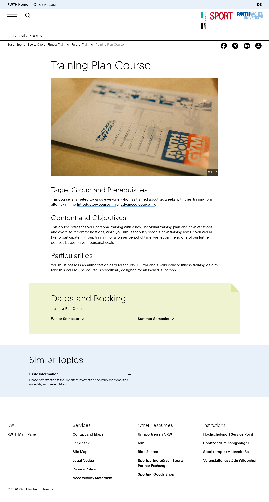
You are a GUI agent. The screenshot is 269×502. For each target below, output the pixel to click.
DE (259, 4)
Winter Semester (65, 318)
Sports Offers (36, 44)
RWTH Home (17, 4)
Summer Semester (154, 318)
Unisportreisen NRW (155, 434)
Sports (20, 44)
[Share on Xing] (235, 46)
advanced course (135, 204)
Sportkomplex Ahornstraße (226, 451)
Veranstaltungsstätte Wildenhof (229, 460)
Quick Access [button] (45, 4)
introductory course (94, 204)
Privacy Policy (84, 469)
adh (141, 443)
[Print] (258, 46)
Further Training (82, 44)
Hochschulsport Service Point (228, 434)
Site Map (80, 451)
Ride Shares (148, 451)
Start (10, 44)
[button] (12, 15)
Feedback (81, 443)
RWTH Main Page (21, 434)
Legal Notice (83, 460)
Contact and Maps (88, 434)
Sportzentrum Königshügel (226, 443)
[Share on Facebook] (224, 46)
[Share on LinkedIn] (247, 46)
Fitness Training (58, 44)
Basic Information (43, 374)
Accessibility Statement (92, 478)
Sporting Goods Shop (156, 474)
